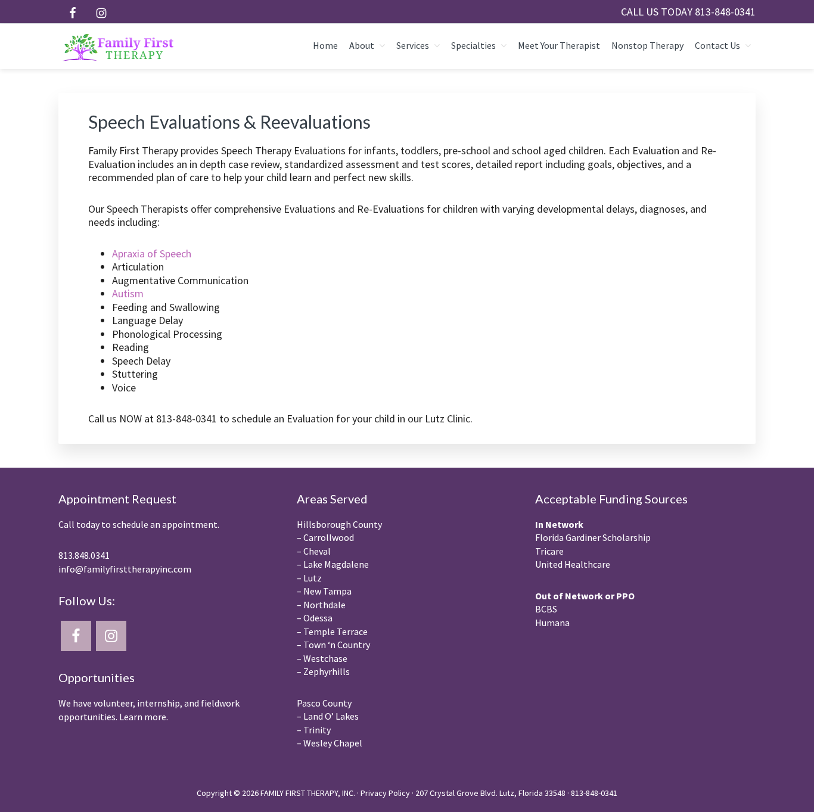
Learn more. (143, 717)
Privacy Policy (385, 793)
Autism (128, 293)
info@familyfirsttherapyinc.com (124, 569)
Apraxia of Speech (151, 253)
